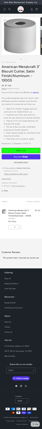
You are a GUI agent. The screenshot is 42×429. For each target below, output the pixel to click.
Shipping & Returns (11, 283)
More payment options (21, 162)
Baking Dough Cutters (11, 62)
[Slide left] (16, 59)
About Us (7, 322)
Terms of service (21, 421)
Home (3, 62)
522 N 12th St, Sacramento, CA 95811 (18, 351)
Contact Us (8, 332)
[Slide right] (26, 59)
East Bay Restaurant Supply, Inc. (18, 417)
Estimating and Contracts (13, 308)
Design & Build (9, 303)
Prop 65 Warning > (18, 186)
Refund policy (34, 417)
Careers (7, 327)
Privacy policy (10, 421)
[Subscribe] (33, 370)
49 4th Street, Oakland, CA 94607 (16, 346)
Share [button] (6, 191)
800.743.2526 (9, 356)
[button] (4, 9)
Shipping (4, 88)
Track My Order (10, 288)
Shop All (7, 278)
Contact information (22, 424)
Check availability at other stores (16, 174)
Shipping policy (33, 421)
